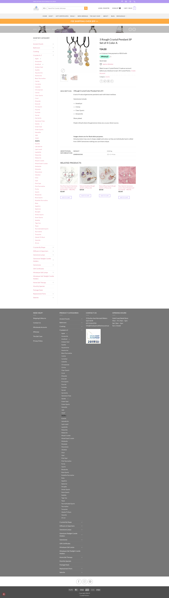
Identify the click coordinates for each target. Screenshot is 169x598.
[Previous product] (134, 29)
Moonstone (38, 172)
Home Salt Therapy (39, 282)
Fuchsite (37, 112)
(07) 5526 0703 (91, 323)
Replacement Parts (39, 294)
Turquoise (38, 234)
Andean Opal (39, 67)
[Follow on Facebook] (78, 581)
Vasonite (37, 240)
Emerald (37, 104)
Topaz (36, 226)
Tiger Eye (38, 223)
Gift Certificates (38, 269)
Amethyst (38, 64)
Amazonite (38, 61)
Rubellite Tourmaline (41, 200)
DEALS (72, 16)
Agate (37, 58)
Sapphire (37, 206)
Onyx (36, 177)
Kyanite (37, 143)
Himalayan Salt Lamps (40, 272)
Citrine (37, 92)
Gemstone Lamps (39, 255)
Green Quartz (39, 129)
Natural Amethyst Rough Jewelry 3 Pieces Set (87, 187)
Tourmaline (38, 231)
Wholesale (120, 16)
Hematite (38, 132)
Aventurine (38, 75)
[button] (130, 8)
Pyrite (37, 189)
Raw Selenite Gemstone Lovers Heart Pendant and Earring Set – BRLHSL (126, 187)
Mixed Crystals (39, 160)
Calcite (37, 81)
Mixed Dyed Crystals (41, 163)
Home (35, 29)
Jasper (37, 138)
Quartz (37, 192)
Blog (113, 16)
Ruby (36, 203)
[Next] (93, 54)
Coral (36, 98)
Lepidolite (38, 152)
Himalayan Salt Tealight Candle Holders (43, 277)
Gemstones (37, 265)
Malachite (38, 155)
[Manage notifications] (3, 594)
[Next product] (130, 29)
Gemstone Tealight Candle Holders (42, 260)
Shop (51, 16)
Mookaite (38, 169)
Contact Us (37, 323)
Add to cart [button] (66, 197)
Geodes (37, 124)
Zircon (37, 243)
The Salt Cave (37, 336)
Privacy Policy (38, 341)
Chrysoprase (39, 90)
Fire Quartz (38, 107)
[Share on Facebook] (101, 81)
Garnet (37, 115)
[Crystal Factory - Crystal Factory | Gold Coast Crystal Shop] (36, 8)
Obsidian (37, 175)
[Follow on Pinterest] (90, 581)
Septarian (38, 209)
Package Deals (38, 290)
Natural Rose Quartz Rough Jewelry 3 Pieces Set (107, 187)
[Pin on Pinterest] (108, 81)
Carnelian (38, 84)
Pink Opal (38, 183)
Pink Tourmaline (40, 186)
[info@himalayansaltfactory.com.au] (126, 1)
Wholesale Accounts (40, 327)
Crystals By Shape (39, 247)
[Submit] (86, 8)
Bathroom (36, 48)
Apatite (37, 70)
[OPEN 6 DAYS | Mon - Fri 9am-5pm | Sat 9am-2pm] (130, 1)
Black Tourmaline (40, 78)
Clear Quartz (39, 95)
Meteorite (38, 158)
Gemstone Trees (40, 121)
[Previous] (63, 54)
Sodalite (37, 220)
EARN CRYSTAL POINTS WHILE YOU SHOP (44, 1)
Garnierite (38, 118)
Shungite (37, 212)
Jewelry (54, 29)
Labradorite (38, 146)
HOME (45, 16)
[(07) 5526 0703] (135, 1)
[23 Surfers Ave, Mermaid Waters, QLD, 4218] (122, 1)
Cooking (36, 51)
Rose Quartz (38, 197)
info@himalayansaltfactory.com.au (97, 326)
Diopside (37, 101)
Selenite (36, 297)
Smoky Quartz (39, 214)
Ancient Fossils (38, 44)
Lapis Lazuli (38, 149)
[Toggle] (53, 44)
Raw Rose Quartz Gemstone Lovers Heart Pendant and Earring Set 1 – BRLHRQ (68, 187)
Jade (36, 135)
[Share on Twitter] (105, 81)
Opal (36, 180)
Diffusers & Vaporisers (40, 251)
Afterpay (36, 332)
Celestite (37, 87)
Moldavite (38, 166)
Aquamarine (39, 73)
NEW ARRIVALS (83, 16)
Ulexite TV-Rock (40, 237)
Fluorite (37, 109)
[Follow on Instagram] (84, 581)
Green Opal (38, 126)
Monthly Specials (39, 286)
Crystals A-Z (46, 29)
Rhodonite (38, 195)
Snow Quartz (39, 217)
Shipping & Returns (39, 318)
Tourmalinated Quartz (41, 229)
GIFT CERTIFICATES (62, 16)
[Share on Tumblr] (112, 81)
